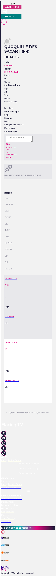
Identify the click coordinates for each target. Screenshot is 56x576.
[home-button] (4, 11)
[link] (11, 278)
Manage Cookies (9, 505)
